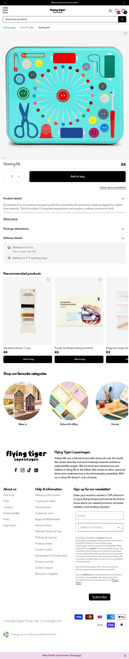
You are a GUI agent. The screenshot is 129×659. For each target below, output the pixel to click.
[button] (5, 10)
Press (6, 519)
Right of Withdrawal (47, 519)
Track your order (45, 501)
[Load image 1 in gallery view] (4, 158)
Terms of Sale (43, 525)
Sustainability (11, 513)
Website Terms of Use (48, 531)
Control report (44, 568)
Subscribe (99, 597)
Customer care (44, 513)
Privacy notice (43, 543)
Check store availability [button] (113, 188)
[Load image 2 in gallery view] (6, 158)
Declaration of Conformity (51, 556)
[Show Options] (118, 527)
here (78, 655)
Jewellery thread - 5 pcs (17, 348)
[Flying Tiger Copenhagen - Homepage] (57, 10)
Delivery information (47, 495)
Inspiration (9, 525)
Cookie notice (43, 549)
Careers (8, 507)
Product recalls (44, 562)
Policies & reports (46, 537)
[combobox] (100, 527)
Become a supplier (46, 574)
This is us (8, 495)
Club (6, 501)
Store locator (43, 507)
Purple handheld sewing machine (74, 348)
